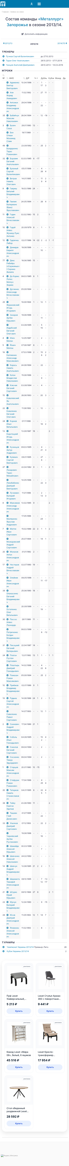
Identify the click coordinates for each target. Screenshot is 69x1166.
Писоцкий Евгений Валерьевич (13, 648)
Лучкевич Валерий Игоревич (13, 496)
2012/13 (8, 43)
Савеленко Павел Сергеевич (12, 717)
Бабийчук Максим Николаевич (13, 118)
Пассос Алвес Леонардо (12, 622)
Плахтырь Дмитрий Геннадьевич (13, 668)
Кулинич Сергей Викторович (12, 460)
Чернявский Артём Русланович (12, 839)
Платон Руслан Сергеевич (12, 658)
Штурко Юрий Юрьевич (12, 895)
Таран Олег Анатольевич (17, 60)
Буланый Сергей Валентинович (13, 171)
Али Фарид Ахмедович (12, 95)
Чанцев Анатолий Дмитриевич (20, 65)
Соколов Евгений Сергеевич (12, 750)
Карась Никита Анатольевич (13, 368)
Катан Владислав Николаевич (12, 378)
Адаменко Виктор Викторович (13, 85)
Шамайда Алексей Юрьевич (13, 849)
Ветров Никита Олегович (12, 181)
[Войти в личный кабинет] (31, 4)
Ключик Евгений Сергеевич (12, 388)
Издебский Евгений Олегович (12, 331)
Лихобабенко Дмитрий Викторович (13, 486)
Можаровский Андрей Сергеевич (13, 544)
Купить (19, 1011)
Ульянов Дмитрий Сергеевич (12, 826)
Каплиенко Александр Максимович (13, 358)
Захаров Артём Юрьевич (12, 318)
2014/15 (61, 43)
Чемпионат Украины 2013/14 (20, 947)
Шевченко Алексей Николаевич (13, 859)
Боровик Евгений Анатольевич (13, 161)
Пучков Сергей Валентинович (20, 56)
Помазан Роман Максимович (13, 678)
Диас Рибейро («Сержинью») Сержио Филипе (13, 266)
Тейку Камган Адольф (11, 806)
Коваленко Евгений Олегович (12, 414)
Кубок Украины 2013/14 (18, 951)
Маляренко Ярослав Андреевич (12, 522)
